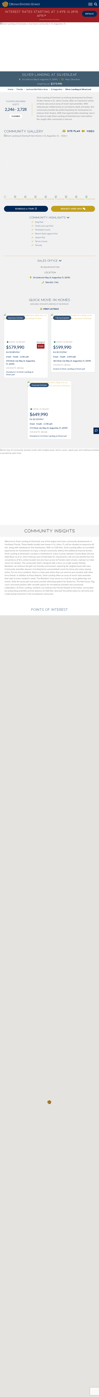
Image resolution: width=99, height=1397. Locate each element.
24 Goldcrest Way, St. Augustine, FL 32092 (51, 277)
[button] (92, 165)
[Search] (95, 4)
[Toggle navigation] (90, 4)
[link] (49, 164)
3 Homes (15, 116)
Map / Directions (72, 79)
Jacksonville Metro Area (37, 89)
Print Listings (51, 309)
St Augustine (56, 89)
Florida (19, 89)
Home (10, 89)
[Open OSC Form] (96, 431)
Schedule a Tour (24, 209)
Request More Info (71, 209)
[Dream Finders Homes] (21, 4)
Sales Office (48, 260)
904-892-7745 (51, 282)
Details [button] (89, 13)
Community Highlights (48, 217)
